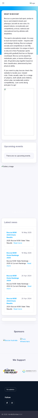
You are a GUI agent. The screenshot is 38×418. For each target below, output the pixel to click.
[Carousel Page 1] (13, 212)
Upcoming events (13, 146)
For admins (10, 389)
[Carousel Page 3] (17, 212)
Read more (18, 243)
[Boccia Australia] (10, 340)
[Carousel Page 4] (19, 212)
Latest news (10, 222)
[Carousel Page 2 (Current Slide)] (15, 212)
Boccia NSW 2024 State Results (12, 300)
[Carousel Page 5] (21, 212)
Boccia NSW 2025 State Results (12, 234)
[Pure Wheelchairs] (27, 340)
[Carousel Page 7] (25, 212)
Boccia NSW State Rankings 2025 (13, 255)
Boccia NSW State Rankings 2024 (13, 278)
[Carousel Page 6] (23, 212)
